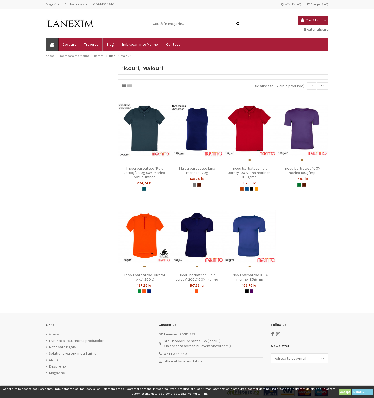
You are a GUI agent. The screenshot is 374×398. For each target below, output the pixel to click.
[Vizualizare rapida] (151, 162)
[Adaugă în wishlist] (137, 162)
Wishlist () (293, 4)
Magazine (53, 4)
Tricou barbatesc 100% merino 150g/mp (302, 170)
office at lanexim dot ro (183, 361)
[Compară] (144, 162)
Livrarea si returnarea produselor (76, 341)
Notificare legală (62, 347)
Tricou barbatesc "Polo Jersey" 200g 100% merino (197, 277)
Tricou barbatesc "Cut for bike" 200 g (144, 277)
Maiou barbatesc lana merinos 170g (197, 170)
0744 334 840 (175, 353)
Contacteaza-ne (76, 4)
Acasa (54, 334)
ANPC (53, 360)
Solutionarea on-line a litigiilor (73, 353)
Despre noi (58, 366)
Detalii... (362, 392)
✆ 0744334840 (103, 4)
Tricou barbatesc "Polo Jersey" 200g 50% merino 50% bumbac (144, 172)
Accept (345, 392)
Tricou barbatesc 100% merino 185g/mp (249, 277)
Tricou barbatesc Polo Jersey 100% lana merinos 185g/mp (249, 172)
